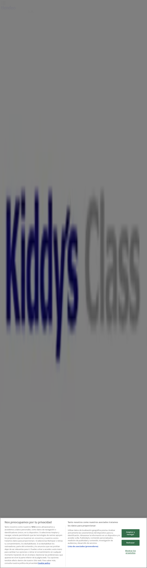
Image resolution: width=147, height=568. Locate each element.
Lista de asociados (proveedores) (83, 546)
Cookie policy (44, 563)
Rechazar (130, 542)
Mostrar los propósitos (130, 552)
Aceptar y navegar (130, 533)
